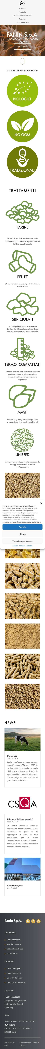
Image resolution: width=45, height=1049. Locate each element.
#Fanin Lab (12, 755)
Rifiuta (23, 534)
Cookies (36, 1042)
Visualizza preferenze (22, 541)
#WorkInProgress (15, 885)
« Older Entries (10, 901)
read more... (11, 783)
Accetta (22, 527)
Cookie (15, 545)
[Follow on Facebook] (33, 921)
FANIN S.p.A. (22, 36)
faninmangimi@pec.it (14, 1004)
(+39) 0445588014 (12, 997)
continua (22, 48)
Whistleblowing (25, 1042)
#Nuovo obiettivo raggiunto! (20, 819)
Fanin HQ (8, 1007)
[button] (41, 503)
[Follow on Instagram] (38, 921)
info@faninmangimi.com (15, 1000)
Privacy (22, 545)
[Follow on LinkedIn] (28, 921)
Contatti (29, 545)
